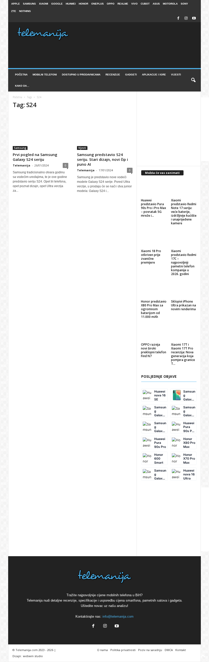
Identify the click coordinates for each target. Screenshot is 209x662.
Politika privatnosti (123, 650)
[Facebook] (178, 18)
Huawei (71, 3)
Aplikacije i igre (154, 74)
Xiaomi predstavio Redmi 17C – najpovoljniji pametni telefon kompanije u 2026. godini (183, 262)
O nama (102, 650)
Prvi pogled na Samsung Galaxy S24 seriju (35, 157)
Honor (83, 3)
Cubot (145, 3)
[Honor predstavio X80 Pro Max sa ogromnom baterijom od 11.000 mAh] (154, 290)
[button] (193, 80)
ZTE (13, 11)
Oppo (110, 3)
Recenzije (113, 74)
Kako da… (22, 85)
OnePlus (97, 3)
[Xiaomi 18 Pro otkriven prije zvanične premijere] (154, 239)
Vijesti (176, 74)
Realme (122, 3)
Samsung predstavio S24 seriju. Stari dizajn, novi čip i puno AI (102, 159)
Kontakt (180, 650)
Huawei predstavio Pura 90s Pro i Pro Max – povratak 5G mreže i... (153, 208)
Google (57, 3)
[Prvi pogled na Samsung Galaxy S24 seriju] (40, 132)
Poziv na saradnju (150, 650)
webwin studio (33, 656)
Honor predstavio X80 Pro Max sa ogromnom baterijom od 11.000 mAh (153, 309)
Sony (184, 3)
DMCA (169, 650)
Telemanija (21, 165)
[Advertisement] (175, 129)
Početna (21, 74)
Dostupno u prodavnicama (81, 74)
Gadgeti (131, 74)
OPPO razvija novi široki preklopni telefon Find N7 (153, 350)
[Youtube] (194, 18)
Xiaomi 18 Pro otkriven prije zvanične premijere (151, 257)
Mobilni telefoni (45, 74)
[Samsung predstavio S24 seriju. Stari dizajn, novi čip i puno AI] (105, 132)
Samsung (29, 3)
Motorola (170, 3)
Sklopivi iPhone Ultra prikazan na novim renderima (183, 305)
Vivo (134, 3)
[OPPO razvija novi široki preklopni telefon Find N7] (154, 332)
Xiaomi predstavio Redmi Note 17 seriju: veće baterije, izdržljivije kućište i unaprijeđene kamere (184, 211)
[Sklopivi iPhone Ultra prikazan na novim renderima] (184, 290)
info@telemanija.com (118, 616)
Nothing (25, 11)
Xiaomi (43, 3)
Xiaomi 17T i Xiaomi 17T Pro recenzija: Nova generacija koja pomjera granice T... (183, 354)
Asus (156, 3)
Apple (15, 3)
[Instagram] (186, 18)
